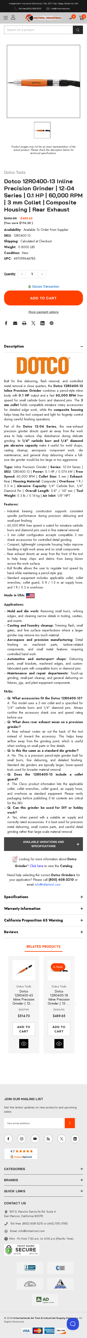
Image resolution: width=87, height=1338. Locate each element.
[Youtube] (35, 1139)
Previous (8, 1005)
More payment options (44, 312)
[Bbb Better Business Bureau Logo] (30, 1267)
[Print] (24, 323)
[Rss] (48, 1139)
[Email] (15, 323)
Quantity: (10, 274)
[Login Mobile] (17, 17)
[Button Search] (78, 30)
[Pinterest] (52, 323)
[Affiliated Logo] (45, 1299)
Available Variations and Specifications (43, 844)
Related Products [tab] (43, 946)
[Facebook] (6, 323)
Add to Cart (23, 1029)
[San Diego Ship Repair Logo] (30, 1283)
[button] (70, 1123)
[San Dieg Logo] (60, 1267)
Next (75, 1005)
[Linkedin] (42, 323)
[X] (33, 323)
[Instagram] (21, 1139)
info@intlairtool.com (31, 1231)
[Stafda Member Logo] (60, 1283)
